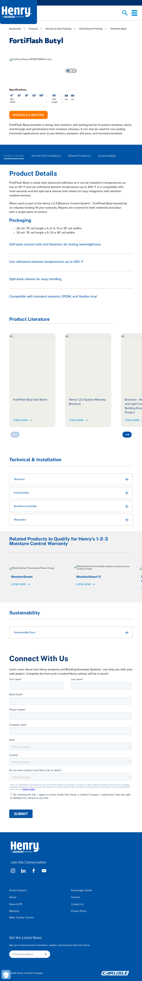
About (12, 897)
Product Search (18, 890)
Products (33, 28)
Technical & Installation (46, 155)
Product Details (14, 155)
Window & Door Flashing (58, 28)
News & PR (15, 904)
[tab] (68, 71)
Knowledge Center (81, 890)
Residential (15, 28)
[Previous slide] (15, 434)
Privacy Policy (79, 911)
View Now (20, 420)
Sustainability (107, 155)
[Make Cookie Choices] (6, 974)
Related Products (79, 155)
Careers (75, 897)
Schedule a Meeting (28, 114)
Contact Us (77, 904)
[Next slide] (127, 434)
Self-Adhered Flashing (91, 28)
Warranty (14, 911)
